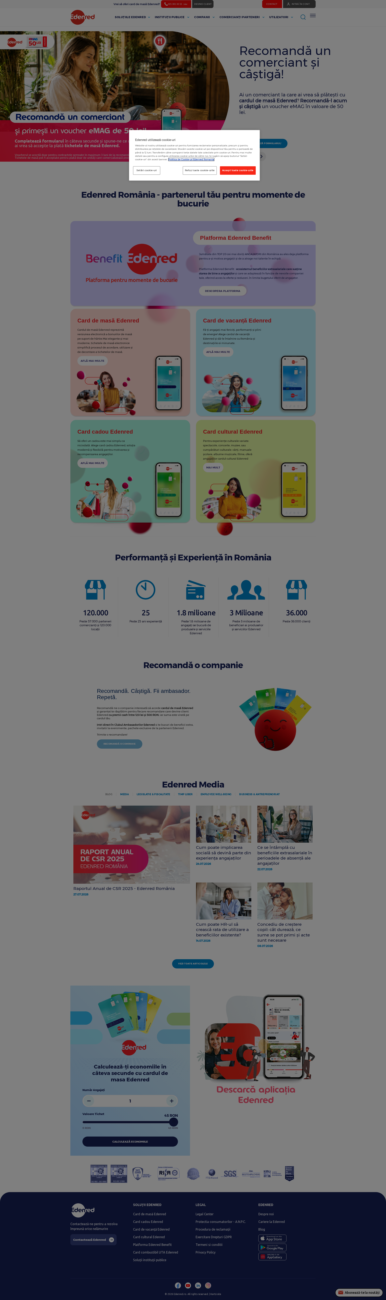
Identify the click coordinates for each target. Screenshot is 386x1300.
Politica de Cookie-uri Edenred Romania (191, 159)
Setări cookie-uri (147, 170)
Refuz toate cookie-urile (200, 170)
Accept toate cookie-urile (238, 170)
